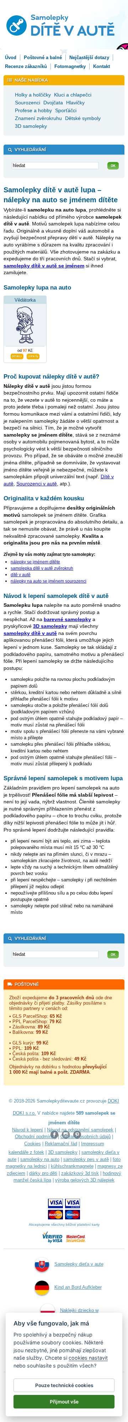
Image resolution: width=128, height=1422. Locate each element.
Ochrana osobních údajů (85, 1136)
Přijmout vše (64, 1402)
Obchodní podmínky (36, 1136)
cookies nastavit (88, 1358)
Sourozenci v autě (36, 483)
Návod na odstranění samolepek (80, 1129)
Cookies (32, 1143)
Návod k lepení (27, 1129)
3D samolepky (63, 1152)
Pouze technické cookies (64, 1385)
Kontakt (101, 66)
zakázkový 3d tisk (80, 1173)
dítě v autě (21, 574)
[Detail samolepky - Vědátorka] (17, 355)
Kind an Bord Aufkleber (78, 1287)
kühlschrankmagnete (72, 1166)
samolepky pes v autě (86, 1159)
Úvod (10, 57)
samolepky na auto (39, 1159)
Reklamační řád (61, 1143)
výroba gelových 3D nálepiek (84, 1180)
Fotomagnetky (70, 66)
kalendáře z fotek (26, 1152)
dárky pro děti (43, 1173)
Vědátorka (25, 300)
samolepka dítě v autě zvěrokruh (42, 568)
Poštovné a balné (43, 57)
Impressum (92, 1143)
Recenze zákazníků (26, 66)
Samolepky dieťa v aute (78, 1264)
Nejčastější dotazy (89, 57)
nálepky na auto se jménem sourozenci (48, 581)
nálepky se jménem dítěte (35, 561)
